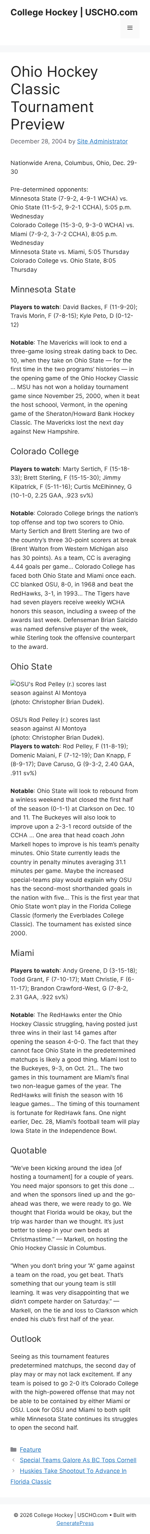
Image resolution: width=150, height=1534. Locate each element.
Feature (30, 1449)
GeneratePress (75, 1523)
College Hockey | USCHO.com (74, 12)
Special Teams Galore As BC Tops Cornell (78, 1460)
